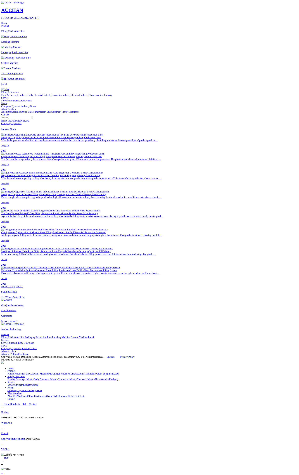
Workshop (16, 111)
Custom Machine (79, 337)
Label (91, 337)
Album (14, 354)
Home (4, 120)
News (11, 120)
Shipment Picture (60, 111)
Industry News (28, 106)
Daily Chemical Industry (40, 95)
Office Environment (31, 111)
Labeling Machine (61, 337)
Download (27, 100)
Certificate (74, 111)
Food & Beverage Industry (14, 95)
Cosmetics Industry (61, 95)
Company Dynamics (11, 106)
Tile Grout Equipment (102, 373)
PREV (4, 286)
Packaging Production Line (38, 337)
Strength (13, 100)
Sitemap (111, 357)
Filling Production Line (12, 337)
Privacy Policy (127, 357)
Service (5, 100)
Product (5, 334)
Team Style (46, 111)
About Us (6, 111)
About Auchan (8, 351)
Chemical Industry (80, 95)
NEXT (19, 286)
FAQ (19, 100)
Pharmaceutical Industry (100, 95)
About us (5, 354)
